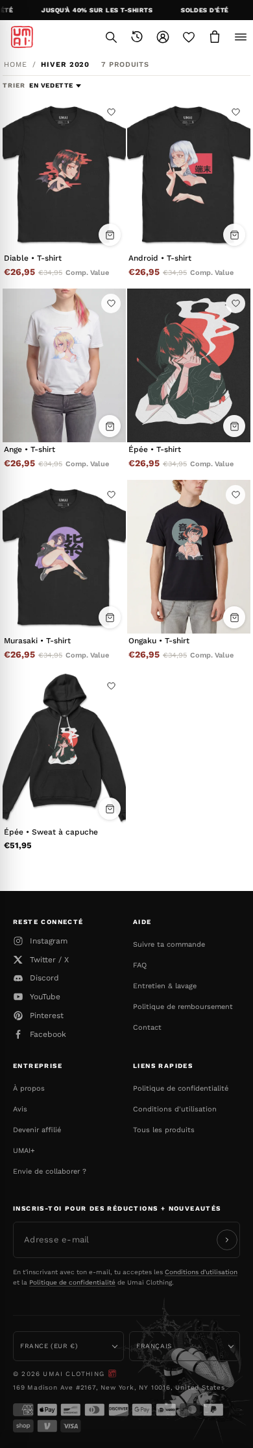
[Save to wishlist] (111, 112)
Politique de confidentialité (180, 1088)
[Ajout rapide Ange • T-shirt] (110, 426)
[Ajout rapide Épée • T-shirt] (234, 426)
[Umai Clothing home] (22, 37)
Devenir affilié (37, 1130)
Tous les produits (164, 1130)
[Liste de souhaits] (188, 37)
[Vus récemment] (137, 37)
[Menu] (240, 37)
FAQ (140, 965)
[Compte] (163, 37)
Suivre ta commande (169, 944)
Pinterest (47, 1015)
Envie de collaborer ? (49, 1171)
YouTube (45, 996)
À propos (29, 1088)
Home (15, 64)
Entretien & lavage (165, 986)
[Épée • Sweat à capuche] (64, 748)
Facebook (48, 1034)
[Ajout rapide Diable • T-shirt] (110, 235)
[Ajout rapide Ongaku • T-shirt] (234, 617)
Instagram (48, 940)
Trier (15, 85)
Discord (44, 977)
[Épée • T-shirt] (188, 366)
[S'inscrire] (227, 1239)
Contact (147, 1027)
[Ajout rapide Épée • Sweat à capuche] (110, 809)
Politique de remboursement (183, 1007)
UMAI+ (24, 1150)
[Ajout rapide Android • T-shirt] (234, 235)
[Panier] (214, 37)
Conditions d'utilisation (175, 1109)
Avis (20, 1109)
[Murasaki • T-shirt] (64, 557)
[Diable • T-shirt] (64, 174)
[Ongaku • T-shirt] (188, 557)
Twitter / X (49, 959)
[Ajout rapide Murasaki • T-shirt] (110, 617)
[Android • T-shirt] (188, 174)
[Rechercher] (111, 37)
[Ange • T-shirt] (64, 366)
